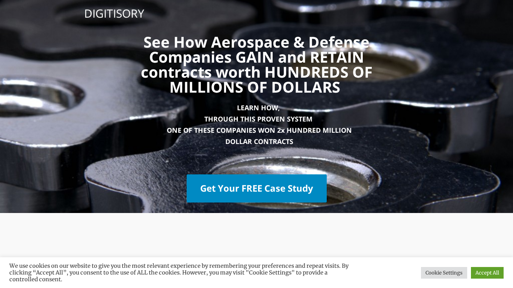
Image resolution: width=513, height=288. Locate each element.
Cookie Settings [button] (444, 273)
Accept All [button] (487, 273)
